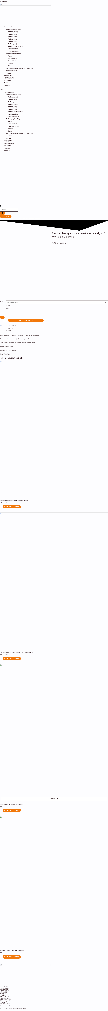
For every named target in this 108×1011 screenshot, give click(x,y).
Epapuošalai (3, 1)
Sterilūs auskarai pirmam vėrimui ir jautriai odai (19, 68)
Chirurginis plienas (13, 61)
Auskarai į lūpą (12, 41)
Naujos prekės (8, 75)
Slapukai (2, 1002)
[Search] (2, 213)
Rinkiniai (8, 73)
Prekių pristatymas (5, 998)
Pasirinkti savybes (11, 506)
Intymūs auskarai (13, 49)
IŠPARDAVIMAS (9, 78)
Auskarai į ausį (12, 34)
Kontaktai (7, 85)
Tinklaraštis (7, 80)
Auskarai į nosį (12, 44)
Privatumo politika (5, 1001)
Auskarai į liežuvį (13, 39)
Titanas (10, 66)
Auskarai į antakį (13, 32)
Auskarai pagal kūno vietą (13, 29)
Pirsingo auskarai (9, 27)
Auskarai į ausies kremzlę (15, 46)
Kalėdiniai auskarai (11, 70)
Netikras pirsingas (13, 51)
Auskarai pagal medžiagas (14, 53)
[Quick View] (2, 506)
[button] (54, 90)
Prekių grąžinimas (5, 999)
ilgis (1, 302)
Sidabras (10, 63)
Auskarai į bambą (13, 36)
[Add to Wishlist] (2, 317)
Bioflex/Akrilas (12, 58)
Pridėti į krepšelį (26, 320)
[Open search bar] (1, 206)
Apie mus (7, 83)
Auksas (10, 56)
